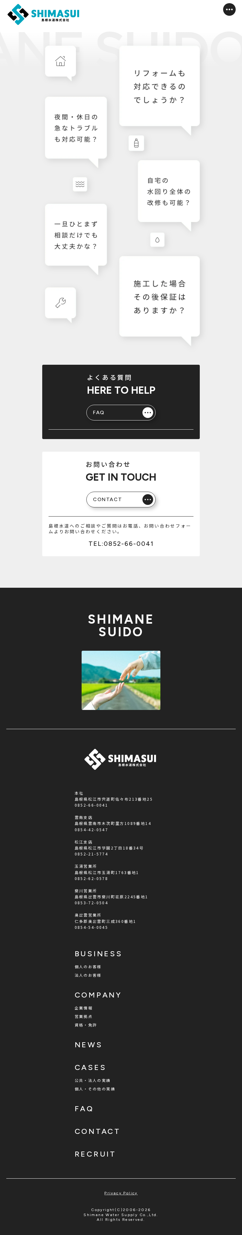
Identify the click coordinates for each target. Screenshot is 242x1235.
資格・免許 (86, 1024)
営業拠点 (84, 1016)
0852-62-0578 (91, 878)
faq (84, 1108)
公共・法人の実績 (93, 1080)
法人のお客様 (88, 975)
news (89, 1044)
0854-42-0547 (91, 829)
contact (98, 1131)
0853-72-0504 (91, 902)
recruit (96, 1153)
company (98, 994)
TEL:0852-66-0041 (121, 543)
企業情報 (84, 1007)
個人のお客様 (88, 966)
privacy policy (121, 1193)
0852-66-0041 (91, 805)
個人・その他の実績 (95, 1088)
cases (91, 1067)
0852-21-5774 (91, 853)
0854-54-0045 (91, 927)
